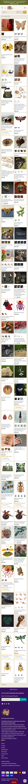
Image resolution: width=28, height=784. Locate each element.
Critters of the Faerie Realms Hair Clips (19, 401)
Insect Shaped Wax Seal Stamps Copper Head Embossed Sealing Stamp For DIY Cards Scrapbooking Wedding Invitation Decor (20, 292)
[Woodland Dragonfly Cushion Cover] (20, 467)
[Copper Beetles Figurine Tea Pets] (8, 440)
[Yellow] (6, 314)
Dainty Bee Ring (18, 82)
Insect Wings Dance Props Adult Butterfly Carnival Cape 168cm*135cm (20, 430)
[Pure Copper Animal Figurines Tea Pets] (8, 278)
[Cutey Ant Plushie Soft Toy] (20, 142)
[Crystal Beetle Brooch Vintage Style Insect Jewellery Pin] (20, 666)
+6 (24, 171)
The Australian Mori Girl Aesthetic (8, 763)
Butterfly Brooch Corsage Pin (7, 219)
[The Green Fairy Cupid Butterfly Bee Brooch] (20, 188)
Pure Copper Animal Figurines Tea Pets (6, 290)
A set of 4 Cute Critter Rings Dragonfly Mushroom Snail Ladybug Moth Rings (20, 360)
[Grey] (21, 426)
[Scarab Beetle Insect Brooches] (8, 639)
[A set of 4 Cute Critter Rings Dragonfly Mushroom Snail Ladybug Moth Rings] (20, 351)
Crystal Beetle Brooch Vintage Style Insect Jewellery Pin (19, 679)
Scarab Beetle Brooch (6, 606)
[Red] (3, 314)
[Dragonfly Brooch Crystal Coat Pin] (20, 639)
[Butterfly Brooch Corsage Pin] (8, 211)
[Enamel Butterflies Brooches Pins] (20, 211)
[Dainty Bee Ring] (20, 71)
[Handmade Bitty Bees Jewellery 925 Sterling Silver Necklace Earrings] (20, 327)
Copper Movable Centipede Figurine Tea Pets (19, 449)
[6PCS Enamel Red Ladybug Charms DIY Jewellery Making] (8, 417)
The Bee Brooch (5, 673)
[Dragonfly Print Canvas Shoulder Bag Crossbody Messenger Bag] (8, 93)
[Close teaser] (17, 780)
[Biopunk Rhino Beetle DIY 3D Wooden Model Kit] (20, 514)
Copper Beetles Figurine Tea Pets (7, 452)
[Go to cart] (25, 8)
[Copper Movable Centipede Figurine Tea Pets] (20, 440)
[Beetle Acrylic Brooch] (20, 305)
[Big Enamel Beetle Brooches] (20, 487)
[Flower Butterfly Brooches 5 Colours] (20, 25)
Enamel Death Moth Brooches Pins (18, 131)
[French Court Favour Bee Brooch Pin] (8, 233)
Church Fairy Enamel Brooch (19, 579)
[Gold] (18, 79)
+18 (24, 286)
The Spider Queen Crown (20, 245)
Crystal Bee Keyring (18, 267)
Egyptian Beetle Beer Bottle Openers (6, 339)
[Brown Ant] (15, 151)
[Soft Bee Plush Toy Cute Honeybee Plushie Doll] (8, 119)
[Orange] (25, 426)
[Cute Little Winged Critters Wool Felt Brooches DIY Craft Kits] (8, 487)
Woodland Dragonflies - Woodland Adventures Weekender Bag (7, 476)
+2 (24, 33)
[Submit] (24, 12)
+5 (24, 607)
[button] (14, 782)
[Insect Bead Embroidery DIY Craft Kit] (8, 255)
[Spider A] (18, 172)
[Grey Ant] (18, 151)
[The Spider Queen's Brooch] (8, 532)
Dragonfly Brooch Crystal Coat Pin (20, 651)
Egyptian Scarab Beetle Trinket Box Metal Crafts (7, 150)
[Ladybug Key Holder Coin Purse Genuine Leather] (8, 25)
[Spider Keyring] (8, 371)
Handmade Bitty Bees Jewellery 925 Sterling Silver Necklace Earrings (19, 340)
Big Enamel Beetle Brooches (18, 499)
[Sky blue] (18, 426)
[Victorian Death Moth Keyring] (20, 371)
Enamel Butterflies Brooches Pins (18, 223)
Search (3, 743)
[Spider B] (6, 196)
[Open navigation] (2, 7)
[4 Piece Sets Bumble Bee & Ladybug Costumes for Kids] (8, 551)
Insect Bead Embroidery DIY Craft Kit (7, 267)
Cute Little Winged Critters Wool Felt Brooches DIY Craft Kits (7, 496)
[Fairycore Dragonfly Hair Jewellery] (8, 351)
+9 (11, 286)
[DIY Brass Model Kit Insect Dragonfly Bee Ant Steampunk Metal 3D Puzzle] (20, 163)
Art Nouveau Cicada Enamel (6, 397)
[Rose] (15, 79)
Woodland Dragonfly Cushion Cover (19, 475)
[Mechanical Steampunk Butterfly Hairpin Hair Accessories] (20, 47)
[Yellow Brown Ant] (25, 151)
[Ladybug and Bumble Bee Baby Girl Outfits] (8, 305)
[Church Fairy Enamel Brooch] (20, 571)
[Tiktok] (6, 703)
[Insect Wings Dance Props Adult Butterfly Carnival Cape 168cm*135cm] (20, 417)
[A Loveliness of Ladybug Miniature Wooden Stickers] (8, 571)
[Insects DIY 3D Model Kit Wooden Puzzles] (20, 599)
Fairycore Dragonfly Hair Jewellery (7, 359)
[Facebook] (2, 703)
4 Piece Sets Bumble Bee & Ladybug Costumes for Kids (7, 559)
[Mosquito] (15, 172)
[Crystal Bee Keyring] (20, 255)
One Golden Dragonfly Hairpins (19, 629)
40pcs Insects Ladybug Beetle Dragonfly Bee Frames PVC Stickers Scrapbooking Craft (19, 560)
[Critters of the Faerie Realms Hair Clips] (20, 390)
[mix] (3, 580)
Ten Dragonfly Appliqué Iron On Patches (19, 540)
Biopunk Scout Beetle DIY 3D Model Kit (7, 522)
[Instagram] (4, 703)
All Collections (4, 753)
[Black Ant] (21, 151)
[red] (6, 580)
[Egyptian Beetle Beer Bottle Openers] (8, 327)
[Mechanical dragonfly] (21, 172)
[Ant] (9, 196)
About (2, 756)
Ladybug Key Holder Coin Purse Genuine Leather (7, 37)
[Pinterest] (8, 703)
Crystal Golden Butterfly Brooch (7, 55)
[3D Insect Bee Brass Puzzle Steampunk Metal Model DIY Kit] (8, 188)
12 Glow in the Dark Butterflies (6, 629)
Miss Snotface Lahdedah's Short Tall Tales (10, 765)
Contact (3, 745)
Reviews (3, 747)
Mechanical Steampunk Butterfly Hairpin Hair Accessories (19, 60)
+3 (24, 647)
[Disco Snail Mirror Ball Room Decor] (8, 71)
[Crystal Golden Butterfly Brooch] (8, 47)
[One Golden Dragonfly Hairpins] (20, 621)
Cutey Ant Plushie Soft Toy (20, 153)
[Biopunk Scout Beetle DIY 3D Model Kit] (8, 514)
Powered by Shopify (5, 780)
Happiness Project (5, 761)
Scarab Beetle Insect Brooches (6, 647)
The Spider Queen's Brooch (6, 540)
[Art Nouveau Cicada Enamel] (8, 390)
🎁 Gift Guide (4, 749)
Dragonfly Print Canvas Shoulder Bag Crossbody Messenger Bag (7, 102)
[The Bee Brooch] (8, 666)
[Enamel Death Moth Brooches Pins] (20, 119)
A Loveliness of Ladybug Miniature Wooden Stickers (8, 583)
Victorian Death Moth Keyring (19, 379)
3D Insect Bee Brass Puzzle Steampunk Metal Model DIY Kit (7, 200)
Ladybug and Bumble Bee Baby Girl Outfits (7, 317)
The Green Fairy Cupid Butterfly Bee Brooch (19, 200)
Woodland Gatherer (13, 778)
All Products (4, 751)
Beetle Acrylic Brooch (19, 312)
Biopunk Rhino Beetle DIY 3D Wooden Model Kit (20, 522)
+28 (24, 398)
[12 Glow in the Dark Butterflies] (8, 621)
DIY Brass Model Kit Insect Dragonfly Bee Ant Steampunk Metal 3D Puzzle (20, 176)
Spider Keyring (5, 379)
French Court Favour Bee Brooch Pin (7, 245)
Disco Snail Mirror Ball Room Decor (6, 82)
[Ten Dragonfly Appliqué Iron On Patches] (20, 532)
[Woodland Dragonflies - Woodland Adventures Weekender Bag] (8, 467)
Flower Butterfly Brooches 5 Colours (20, 37)
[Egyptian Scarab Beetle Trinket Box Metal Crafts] (8, 142)
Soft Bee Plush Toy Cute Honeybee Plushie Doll (7, 127)
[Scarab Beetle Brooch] (8, 599)
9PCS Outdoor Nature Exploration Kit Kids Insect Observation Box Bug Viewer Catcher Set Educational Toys (20, 107)
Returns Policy (4, 758)
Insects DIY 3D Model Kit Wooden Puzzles (20, 610)
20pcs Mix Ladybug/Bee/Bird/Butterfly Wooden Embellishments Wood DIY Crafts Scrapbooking (8, 173)
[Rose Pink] (15, 426)
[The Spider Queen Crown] (20, 233)
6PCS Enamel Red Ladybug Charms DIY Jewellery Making (6, 426)
